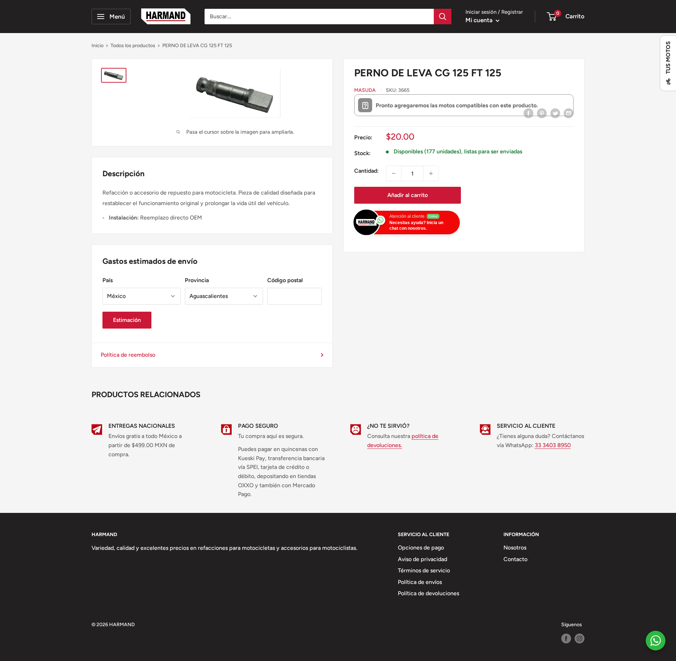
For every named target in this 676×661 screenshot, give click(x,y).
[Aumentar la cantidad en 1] (431, 173)
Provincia (197, 280)
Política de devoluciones (428, 593)
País (107, 280)
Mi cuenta (479, 20)
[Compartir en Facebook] (528, 113)
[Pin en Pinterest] (542, 113)
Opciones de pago (421, 547)
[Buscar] (442, 16)
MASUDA (365, 90)
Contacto (515, 559)
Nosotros (514, 547)
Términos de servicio (424, 570)
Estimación (127, 320)
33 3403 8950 (553, 445)
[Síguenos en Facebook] (566, 638)
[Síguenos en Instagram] (579, 638)
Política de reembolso (128, 354)
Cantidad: (366, 170)
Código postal (285, 280)
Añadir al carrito (407, 195)
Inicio (98, 46)
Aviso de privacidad (422, 559)
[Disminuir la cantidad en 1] (393, 173)
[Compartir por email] (569, 113)
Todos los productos (133, 46)
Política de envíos (420, 582)
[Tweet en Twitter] (555, 113)
